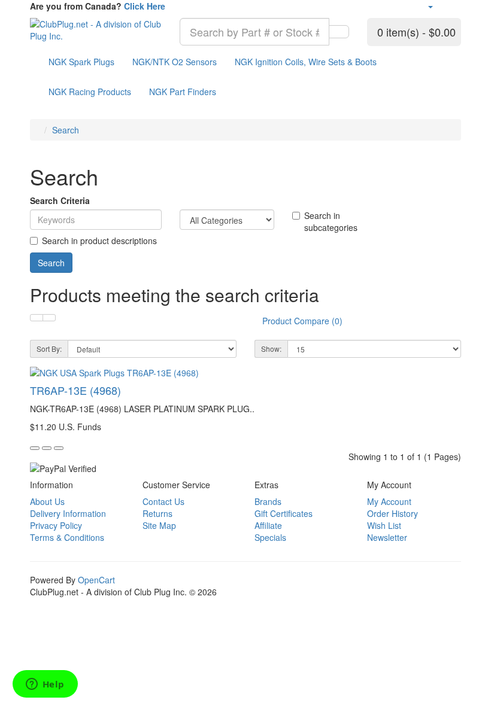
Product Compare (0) (302, 321)
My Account (389, 501)
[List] (36, 317)
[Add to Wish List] (46, 448)
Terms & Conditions (67, 537)
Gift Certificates (283, 513)
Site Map (159, 525)
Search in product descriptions (99, 241)
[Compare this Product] (58, 448)
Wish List (384, 525)
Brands (267, 501)
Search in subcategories (330, 221)
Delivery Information (68, 513)
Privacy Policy (56, 525)
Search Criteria (60, 200)
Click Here (144, 6)
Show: (271, 348)
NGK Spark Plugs (81, 62)
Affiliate (268, 525)
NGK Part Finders (182, 92)
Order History (392, 513)
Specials (270, 537)
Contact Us (163, 501)
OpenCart (96, 580)
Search (65, 130)
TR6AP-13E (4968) (75, 390)
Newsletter (387, 537)
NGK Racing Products (90, 92)
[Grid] (49, 317)
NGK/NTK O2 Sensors (174, 62)
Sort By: (49, 348)
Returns (157, 513)
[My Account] (430, 6)
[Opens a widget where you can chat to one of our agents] (45, 685)
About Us (47, 501)
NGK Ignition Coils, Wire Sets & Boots (306, 62)
